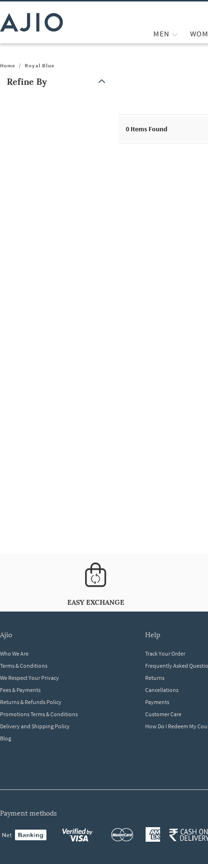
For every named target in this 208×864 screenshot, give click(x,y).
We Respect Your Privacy (29, 677)
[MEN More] (174, 34)
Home (7, 65)
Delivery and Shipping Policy (35, 726)
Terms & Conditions (23, 665)
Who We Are (14, 653)
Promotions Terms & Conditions (39, 714)
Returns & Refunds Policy (30, 702)
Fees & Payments (20, 689)
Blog (5, 738)
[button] (58, 81)
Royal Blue (40, 65)
